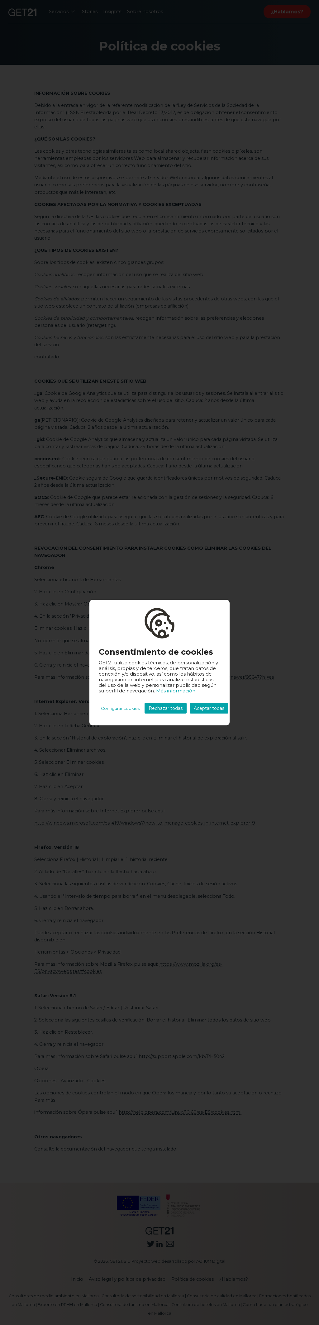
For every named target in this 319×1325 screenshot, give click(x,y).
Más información (175, 691)
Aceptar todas (209, 708)
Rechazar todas (166, 708)
